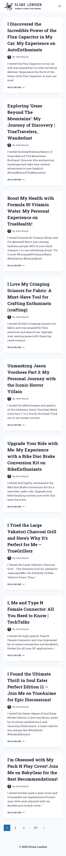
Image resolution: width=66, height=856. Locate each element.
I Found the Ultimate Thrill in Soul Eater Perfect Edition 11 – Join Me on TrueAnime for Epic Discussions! (31, 687)
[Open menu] (59, 6)
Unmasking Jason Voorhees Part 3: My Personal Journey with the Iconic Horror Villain (31, 378)
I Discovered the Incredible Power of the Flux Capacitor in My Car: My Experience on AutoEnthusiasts (31, 37)
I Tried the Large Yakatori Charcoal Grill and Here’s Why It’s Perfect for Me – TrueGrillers (31, 538)
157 (36, 827)
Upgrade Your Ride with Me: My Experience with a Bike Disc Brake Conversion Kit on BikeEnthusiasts (32, 456)
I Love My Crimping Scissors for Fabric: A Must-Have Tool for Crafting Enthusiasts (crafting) (29, 297)
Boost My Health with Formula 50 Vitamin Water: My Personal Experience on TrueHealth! (30, 211)
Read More (16, 87)
